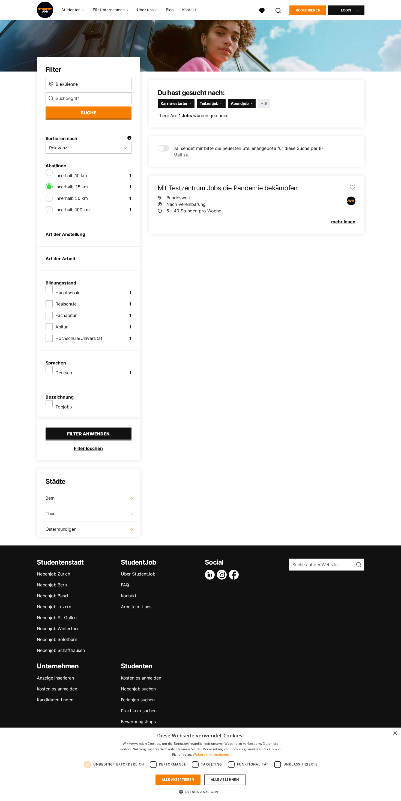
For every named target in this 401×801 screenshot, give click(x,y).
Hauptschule (67, 292)
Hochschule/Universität (78, 338)
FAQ (125, 585)
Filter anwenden (88, 434)
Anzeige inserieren (55, 678)
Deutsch (63, 372)
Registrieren (308, 10)
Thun (50, 513)
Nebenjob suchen (138, 689)
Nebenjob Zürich (53, 574)
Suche (88, 112)
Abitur (61, 327)
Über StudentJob (138, 574)
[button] (200, 791)
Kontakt (189, 9)
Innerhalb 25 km (71, 186)
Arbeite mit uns (136, 606)
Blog (170, 9)
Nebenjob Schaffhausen (61, 650)
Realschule (66, 304)
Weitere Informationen (211, 754)
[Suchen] (278, 10)
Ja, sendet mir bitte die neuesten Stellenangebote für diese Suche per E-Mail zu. (248, 152)
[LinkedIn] (211, 575)
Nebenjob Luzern (54, 606)
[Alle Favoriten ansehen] (261, 10)
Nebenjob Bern (52, 585)
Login (346, 10)
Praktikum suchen (139, 710)
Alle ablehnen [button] (225, 779)
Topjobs (63, 407)
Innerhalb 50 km (71, 198)
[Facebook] (235, 575)
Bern (50, 498)
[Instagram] (223, 575)
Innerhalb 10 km (71, 175)
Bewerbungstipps (138, 721)
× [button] (395, 733)
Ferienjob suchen (138, 699)
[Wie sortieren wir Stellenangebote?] (129, 138)
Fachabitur (66, 315)
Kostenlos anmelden (57, 689)
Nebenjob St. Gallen (57, 617)
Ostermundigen (61, 529)
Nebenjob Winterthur (58, 628)
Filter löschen (88, 448)
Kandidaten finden (55, 699)
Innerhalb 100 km (72, 209)
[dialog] (200, 764)
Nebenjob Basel (52, 595)
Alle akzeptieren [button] (178, 779)
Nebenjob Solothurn (57, 639)
